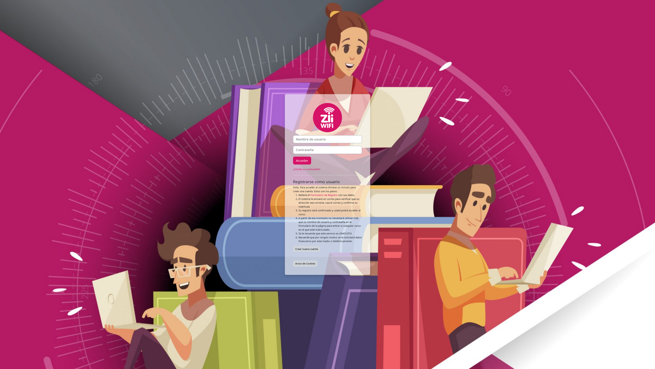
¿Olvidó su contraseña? (306, 169)
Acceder (302, 160)
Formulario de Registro (324, 195)
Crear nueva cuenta (306, 249)
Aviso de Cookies (305, 263)
